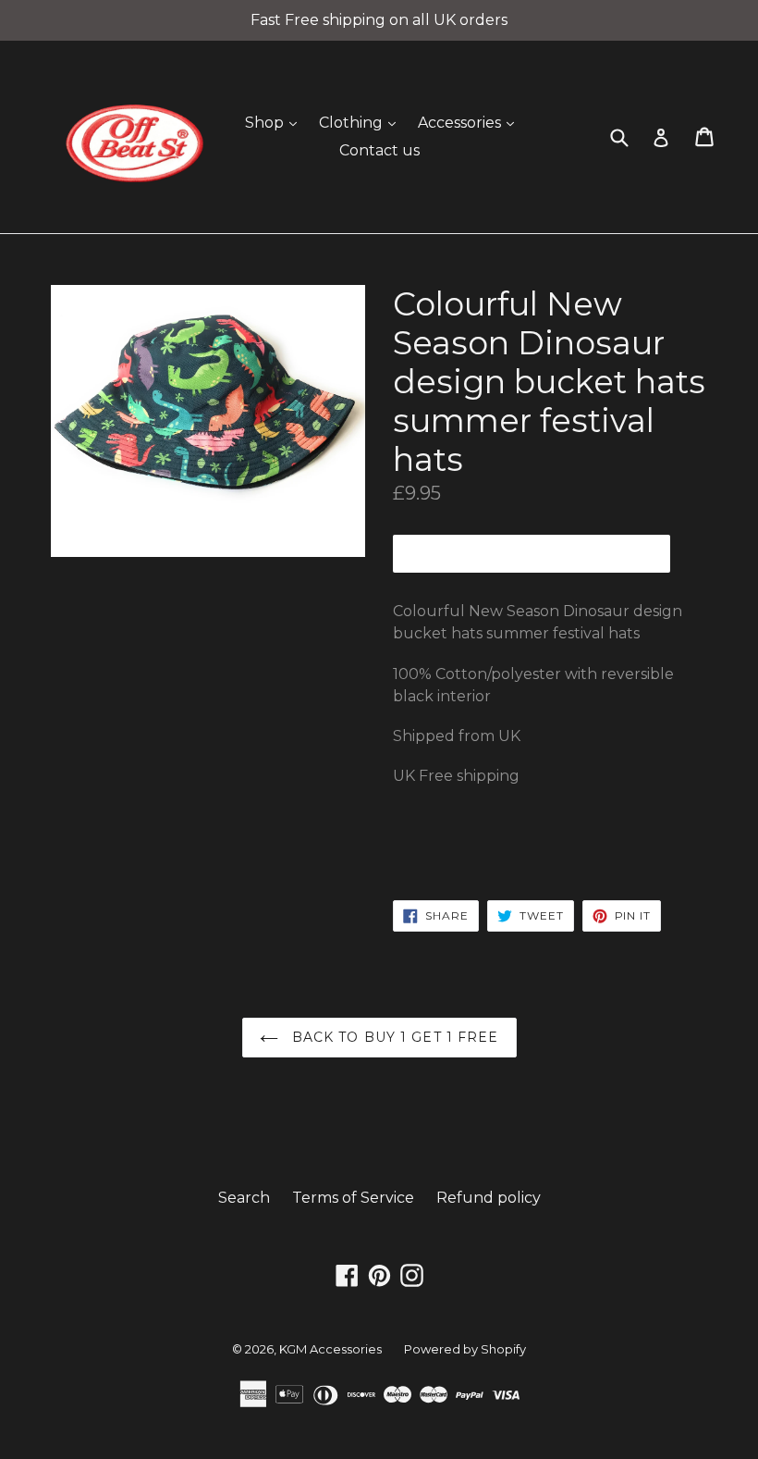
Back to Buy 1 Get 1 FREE (393, 1037)
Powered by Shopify (465, 1349)
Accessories (470, 122)
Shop (275, 122)
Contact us (379, 150)
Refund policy (488, 1197)
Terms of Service (353, 1197)
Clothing (362, 122)
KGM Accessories (330, 1349)
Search (244, 1197)
